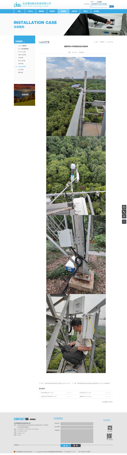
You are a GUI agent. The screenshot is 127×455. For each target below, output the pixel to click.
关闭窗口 (105, 402)
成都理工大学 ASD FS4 (86, 396)
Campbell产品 (109, 42)
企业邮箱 (99, 2)
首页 (19, 11)
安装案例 (102, 42)
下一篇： (91, 383)
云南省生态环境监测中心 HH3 (49, 396)
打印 (111, 402)
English (92, 1)
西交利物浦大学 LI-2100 (47, 392)
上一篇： (54, 383)
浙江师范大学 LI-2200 (85, 392)
